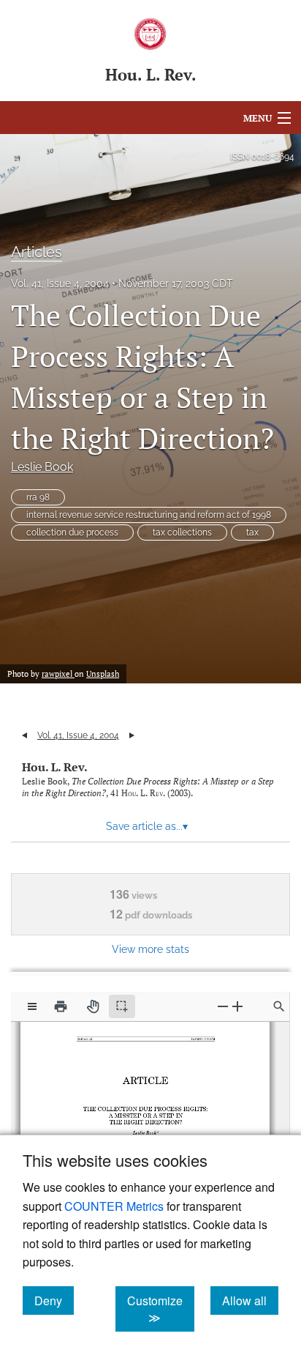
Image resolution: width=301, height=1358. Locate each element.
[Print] (60, 1006)
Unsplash (102, 674)
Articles (36, 252)
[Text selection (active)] (122, 1006)
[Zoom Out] (223, 1006)
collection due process (72, 532)
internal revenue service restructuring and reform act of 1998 (148, 515)
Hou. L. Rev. (55, 767)
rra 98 (38, 497)
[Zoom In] (237, 1006)
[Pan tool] (93, 1006)
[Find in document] (279, 1006)
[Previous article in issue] (24, 735)
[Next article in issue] (132, 735)
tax (252, 532)
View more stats (150, 949)
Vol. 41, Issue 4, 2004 (60, 283)
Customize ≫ (160, 1309)
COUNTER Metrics (114, 1206)
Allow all (250, 1300)
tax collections (182, 532)
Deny (54, 1300)
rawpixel (58, 674)
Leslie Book (42, 467)
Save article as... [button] (147, 826)
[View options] (32, 1006)
